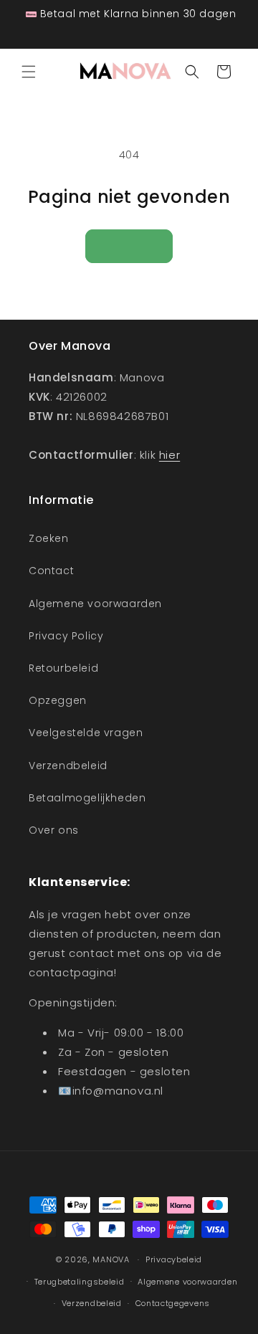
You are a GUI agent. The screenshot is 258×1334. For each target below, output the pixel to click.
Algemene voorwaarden (95, 603)
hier (169, 454)
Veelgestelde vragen (86, 732)
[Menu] (28, 71)
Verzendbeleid (68, 765)
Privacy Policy (66, 636)
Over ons (54, 830)
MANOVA (110, 1259)
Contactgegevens (173, 1303)
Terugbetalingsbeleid (79, 1281)
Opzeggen (58, 700)
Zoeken (49, 538)
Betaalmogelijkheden (87, 798)
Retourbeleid (63, 668)
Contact (51, 570)
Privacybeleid (173, 1259)
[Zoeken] (192, 71)
